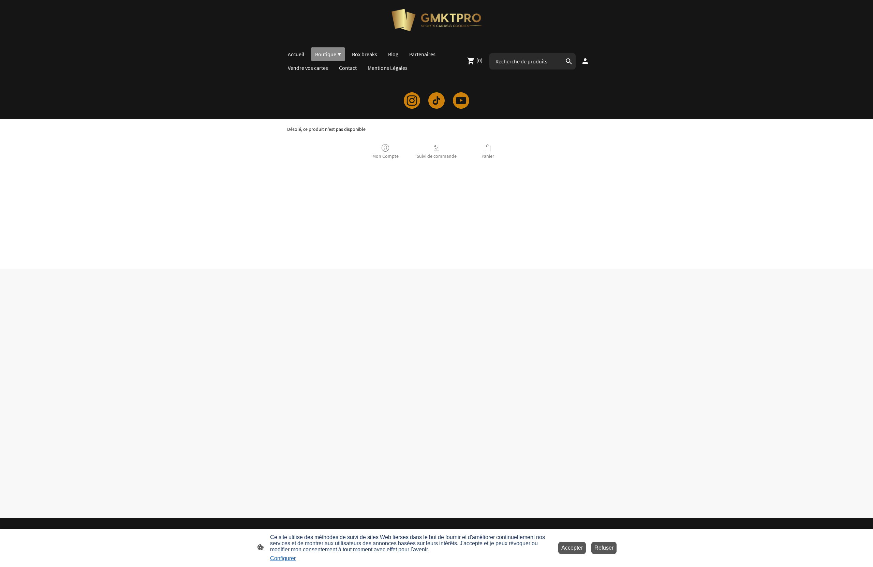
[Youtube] (461, 100)
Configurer (283, 558)
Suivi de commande (437, 156)
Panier (488, 156)
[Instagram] (412, 100)
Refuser (603, 548)
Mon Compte (385, 156)
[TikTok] (436, 100)
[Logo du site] (436, 20)
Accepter (572, 548)
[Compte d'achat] (585, 61)
